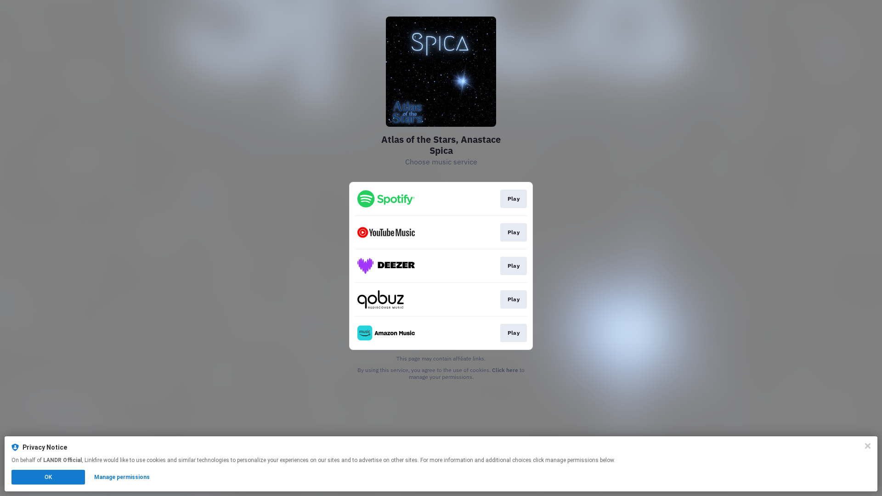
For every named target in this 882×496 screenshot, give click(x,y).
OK (48, 477)
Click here (505, 369)
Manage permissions (122, 477)
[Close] (867, 446)
